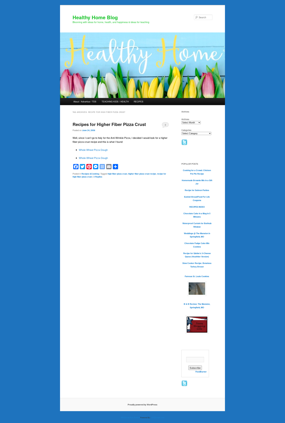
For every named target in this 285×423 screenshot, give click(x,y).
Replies (98, 176)
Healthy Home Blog (95, 17)
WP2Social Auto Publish (130, 417)
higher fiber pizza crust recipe (142, 173)
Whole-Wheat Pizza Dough (93, 158)
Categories (186, 130)
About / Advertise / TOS (84, 101)
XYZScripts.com (157, 417)
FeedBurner (201, 371)
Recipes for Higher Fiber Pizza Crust (109, 124)
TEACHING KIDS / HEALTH (115, 101)
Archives (185, 119)
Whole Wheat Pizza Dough (93, 149)
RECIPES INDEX (197, 206)
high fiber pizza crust (117, 173)
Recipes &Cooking (90, 173)
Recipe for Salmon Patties (197, 190)
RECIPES (138, 101)
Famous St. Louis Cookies (197, 276)
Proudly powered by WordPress (142, 404)
